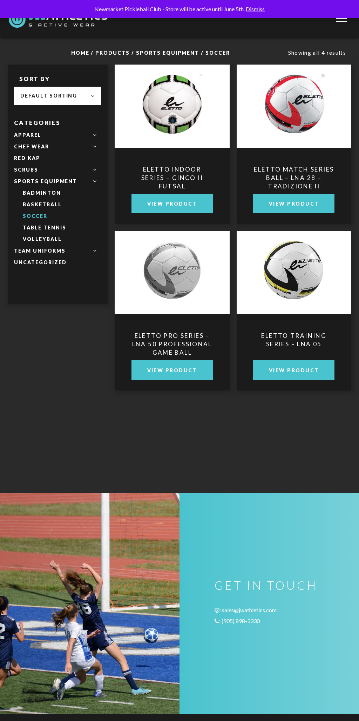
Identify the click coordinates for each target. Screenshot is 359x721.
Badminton (42, 193)
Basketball (42, 204)
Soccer (35, 216)
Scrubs (26, 170)
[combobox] (57, 96)
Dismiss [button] (255, 9)
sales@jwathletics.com (249, 610)
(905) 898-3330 (241, 620)
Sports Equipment (167, 53)
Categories (37, 122)
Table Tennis (44, 228)
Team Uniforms (39, 251)
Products (112, 53)
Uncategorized (40, 262)
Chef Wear (31, 146)
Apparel (27, 135)
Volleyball (42, 239)
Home (80, 53)
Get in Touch (266, 585)
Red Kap (27, 158)
